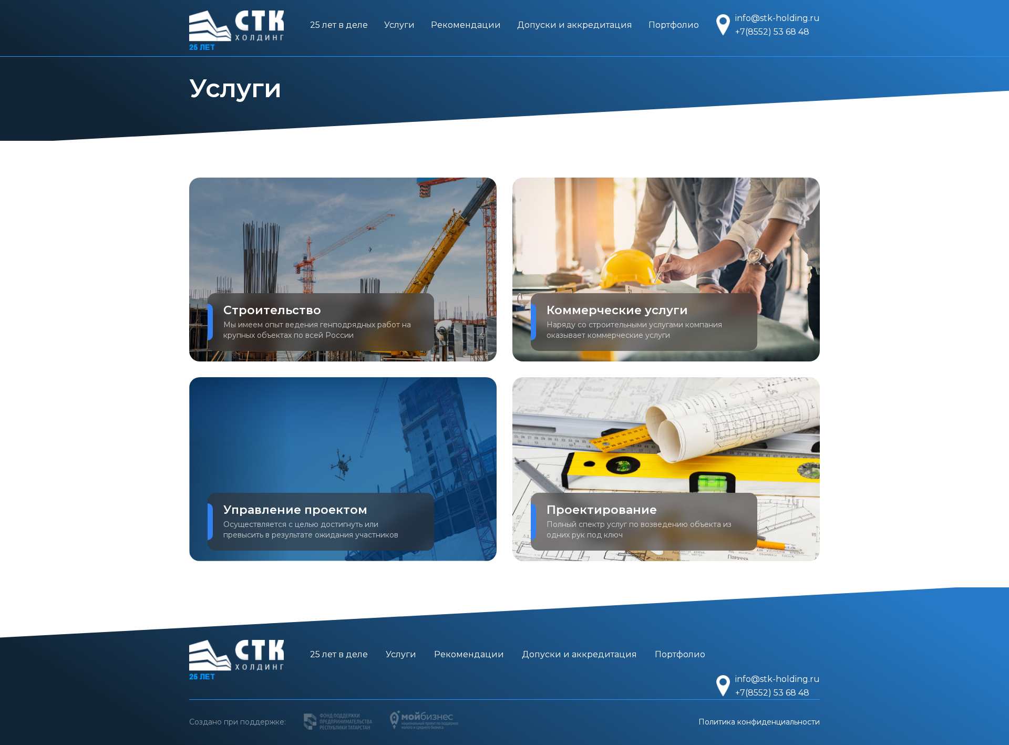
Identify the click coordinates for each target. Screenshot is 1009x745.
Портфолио (673, 25)
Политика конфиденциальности (759, 722)
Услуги (399, 25)
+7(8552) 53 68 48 (772, 32)
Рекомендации (466, 25)
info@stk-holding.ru (777, 18)
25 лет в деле (339, 25)
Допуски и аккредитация (574, 25)
